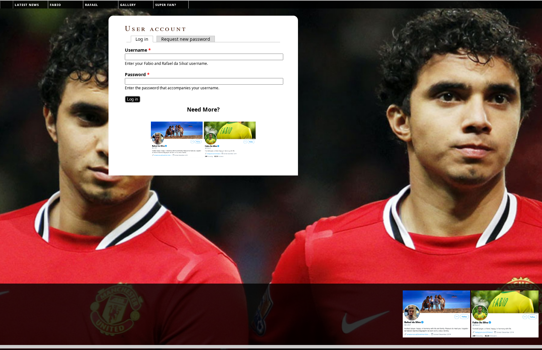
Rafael (91, 4)
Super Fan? (165, 4)
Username (138, 50)
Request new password (185, 39)
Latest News (27, 4)
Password (137, 74)
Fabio (55, 4)
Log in (144, 39)
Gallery (128, 4)
